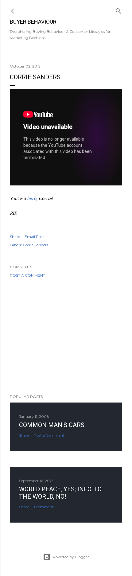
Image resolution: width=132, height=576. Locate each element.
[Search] (118, 10)
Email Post (34, 236)
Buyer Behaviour (33, 21)
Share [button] (15, 236)
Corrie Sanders (35, 245)
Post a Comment (27, 275)
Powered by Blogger (71, 557)
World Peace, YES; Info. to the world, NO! (60, 492)
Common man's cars (51, 425)
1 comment (44, 506)
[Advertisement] (66, 336)
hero (31, 198)
